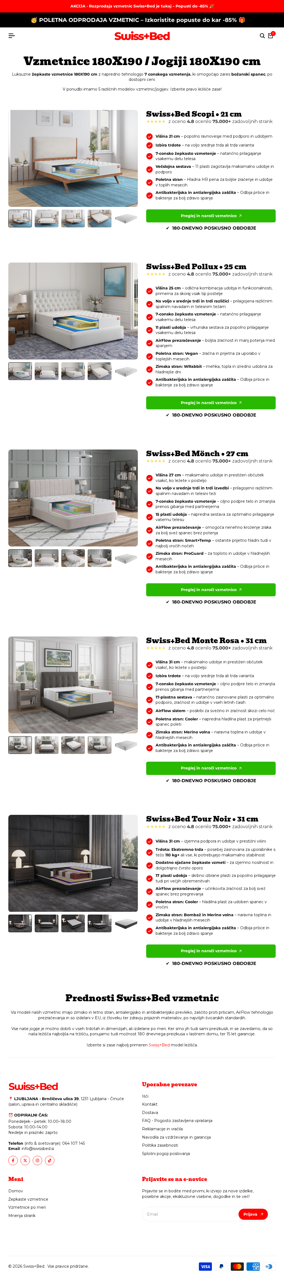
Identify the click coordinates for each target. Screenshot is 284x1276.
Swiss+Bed (159, 1045)
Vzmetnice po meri (27, 1207)
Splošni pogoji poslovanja (166, 1153)
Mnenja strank (22, 1215)
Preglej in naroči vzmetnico (209, 215)
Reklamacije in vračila (162, 1128)
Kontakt (150, 1104)
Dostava (150, 1112)
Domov (15, 1190)
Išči (145, 1096)
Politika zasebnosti (160, 1145)
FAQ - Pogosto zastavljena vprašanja (177, 1120)
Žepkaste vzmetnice (28, 1199)
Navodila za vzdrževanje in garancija (176, 1137)
